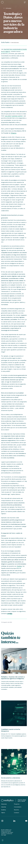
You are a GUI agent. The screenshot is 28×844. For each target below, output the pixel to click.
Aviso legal (3, 834)
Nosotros (16, 809)
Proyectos (16, 804)
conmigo (9, 613)
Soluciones (4, 804)
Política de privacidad (6, 831)
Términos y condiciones (6, 833)
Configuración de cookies (7, 832)
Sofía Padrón (5, 42)
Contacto (16, 812)
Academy (3, 809)
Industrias (3, 807)
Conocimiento (17, 807)
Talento (3, 812)
